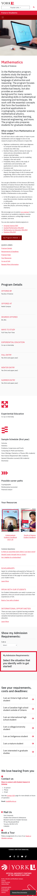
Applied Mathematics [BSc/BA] (14, 228)
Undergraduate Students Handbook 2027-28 (10, 537)
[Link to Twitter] (10, 856)
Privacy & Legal (5, 889)
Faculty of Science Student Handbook (30, 536)
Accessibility (4, 890)
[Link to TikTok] (26, 856)
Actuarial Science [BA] (11, 226)
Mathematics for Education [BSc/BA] (16, 230)
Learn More (5, 581)
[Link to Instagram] (18, 856)
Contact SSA (11, 795)
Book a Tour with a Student (10, 600)
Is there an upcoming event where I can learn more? (18, 552)
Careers (3, 892)
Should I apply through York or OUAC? (13, 554)
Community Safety (6, 887)
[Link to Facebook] (14, 856)
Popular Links (15, 7)
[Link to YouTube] (22, 856)
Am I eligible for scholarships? (11, 557)
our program (25, 212)
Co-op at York (5, 261)
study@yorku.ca (11, 801)
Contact (3, 880)
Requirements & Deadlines (10, 251)
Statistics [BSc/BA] (10, 232)
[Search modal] (34, 7)
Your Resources (6, 258)
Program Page (6, 255)
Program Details (6, 248)
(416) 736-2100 (5, 882)
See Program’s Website (11, 238)
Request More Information (10, 264)
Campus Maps (5, 884)
